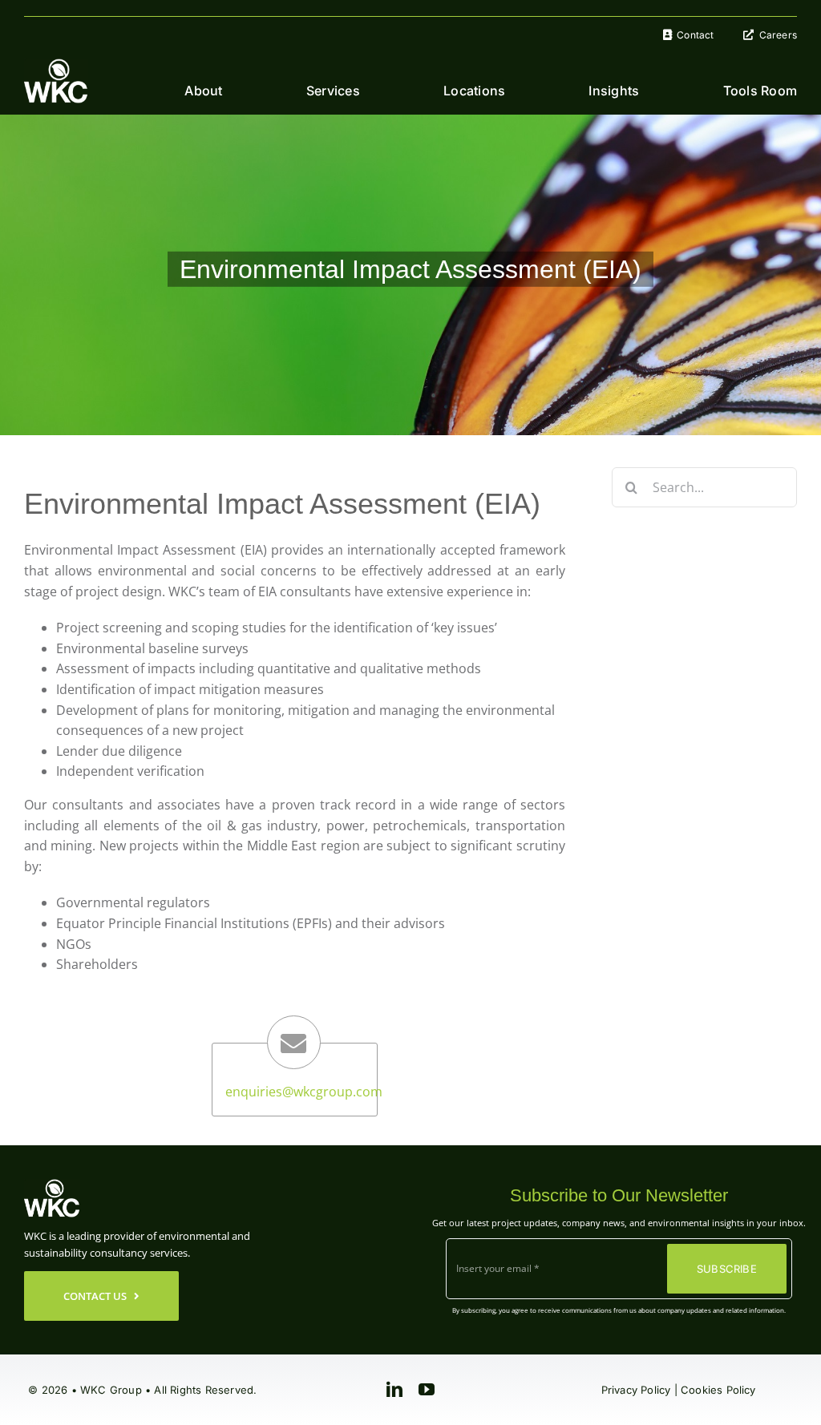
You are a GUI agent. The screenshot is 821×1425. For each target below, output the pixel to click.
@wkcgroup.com (332, 1091)
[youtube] (427, 1390)
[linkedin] (394, 1390)
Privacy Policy (636, 1389)
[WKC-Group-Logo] (56, 65)
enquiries (253, 1091)
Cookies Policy (718, 1389)
